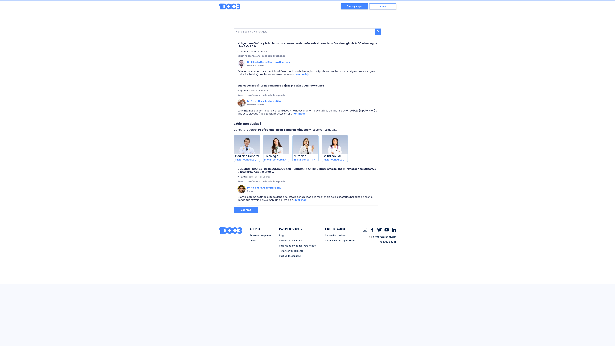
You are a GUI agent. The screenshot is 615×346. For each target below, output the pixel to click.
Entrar (383, 6)
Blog (281, 235)
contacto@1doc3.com (382, 237)
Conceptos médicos (335, 235)
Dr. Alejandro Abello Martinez (264, 187)
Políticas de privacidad (290, 240)
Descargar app (354, 6)
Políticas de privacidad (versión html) (298, 245)
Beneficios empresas (260, 235)
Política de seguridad (290, 256)
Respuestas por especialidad (340, 240)
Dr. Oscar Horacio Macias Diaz (264, 101)
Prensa (253, 240)
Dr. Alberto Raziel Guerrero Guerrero (268, 62)
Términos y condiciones (291, 251)
